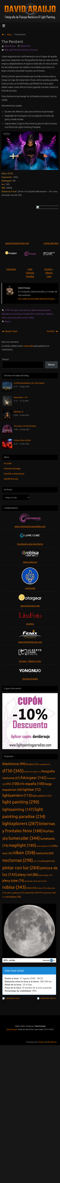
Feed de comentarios (14, 473)
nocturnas (11, 317)
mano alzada (44, 846)
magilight (49, 314)
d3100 (28, 772)
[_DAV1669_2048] (30, 150)
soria (31, 888)
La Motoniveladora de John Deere (29, 383)
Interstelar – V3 (20, 397)
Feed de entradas (12, 468)
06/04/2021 (25, 46)
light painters (42, 795)
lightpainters (17, 795)
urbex (41, 888)
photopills (48, 861)
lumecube (40, 314)
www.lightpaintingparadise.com (30, 526)
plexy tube (13, 881)
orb (36, 861)
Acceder (8, 463)
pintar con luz (22, 317)
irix (12, 784)
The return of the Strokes (25, 426)
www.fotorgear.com (30, 606)
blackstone (14, 764)
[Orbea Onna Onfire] (7, 448)
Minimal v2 (18, 412)
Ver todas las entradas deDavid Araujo (37, 299)
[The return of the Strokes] (7, 433)
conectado (28, 346)
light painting (25, 310)
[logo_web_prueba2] (49, 254)
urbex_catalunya (15, 893)
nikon (4, 317)
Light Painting (15, 50)
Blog (9, 34)
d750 (7, 310)
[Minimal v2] (7, 419)
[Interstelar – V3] (7, 405)
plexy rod (28, 875)
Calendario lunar (12, 998)
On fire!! (51, 331)
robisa (31, 317)
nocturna (45, 853)
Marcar (7, 321)
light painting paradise (41, 310)
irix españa (32, 784)
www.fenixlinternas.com (17, 243)
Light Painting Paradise (30, 273)
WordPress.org (11, 479)
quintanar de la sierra (35, 881)
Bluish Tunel (11, 331)
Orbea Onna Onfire (22, 440)
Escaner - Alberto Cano (30, 661)
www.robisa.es (30, 562)
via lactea (13, 896)
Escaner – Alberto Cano (49, 273)
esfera (37, 772)
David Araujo (10, 46)
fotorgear (14, 310)
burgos (32, 764)
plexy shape (45, 875)
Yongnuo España (30, 679)
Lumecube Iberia (52, 243)
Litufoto (30, 624)
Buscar (5, 359)
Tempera (41, 1042)
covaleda (44, 764)
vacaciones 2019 (33, 893)
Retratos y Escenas (30, 50)
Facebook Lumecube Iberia (30, 544)
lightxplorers (7, 314)
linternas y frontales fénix (24, 314)
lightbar (32, 790)
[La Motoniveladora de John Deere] (7, 391)
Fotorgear (11, 269)
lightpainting (18, 809)
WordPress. (52, 1042)
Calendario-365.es (48, 998)
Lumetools (30, 588)
